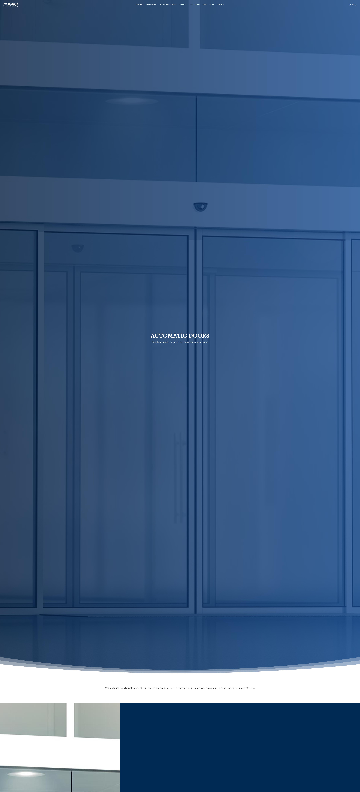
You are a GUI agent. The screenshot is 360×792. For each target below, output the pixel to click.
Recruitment (151, 4)
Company (139, 4)
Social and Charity (168, 4)
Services (183, 4)
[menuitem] (140, 4)
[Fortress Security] (10, 5)
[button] (350, 4)
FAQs (205, 4)
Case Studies (195, 4)
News (212, 4)
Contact (220, 4)
